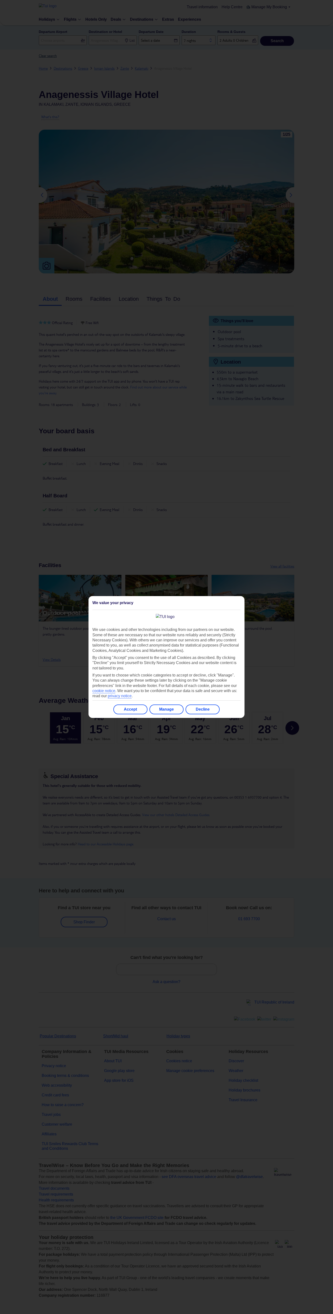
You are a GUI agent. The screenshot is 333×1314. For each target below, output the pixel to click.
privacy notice (120, 696)
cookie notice (103, 691)
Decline (203, 709)
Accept (130, 709)
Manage (166, 709)
